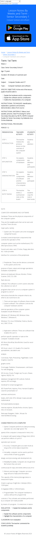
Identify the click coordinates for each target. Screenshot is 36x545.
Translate (15, 3)
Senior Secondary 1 (9, 55)
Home (3, 52)
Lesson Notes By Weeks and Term (18, 52)
